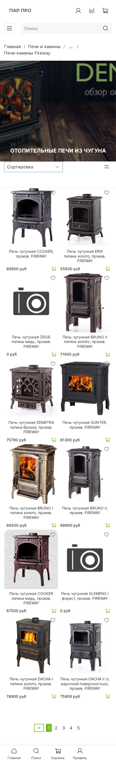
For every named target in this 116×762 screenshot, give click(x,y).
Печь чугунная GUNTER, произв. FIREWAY (85, 424)
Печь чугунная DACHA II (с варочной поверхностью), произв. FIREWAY (84, 684)
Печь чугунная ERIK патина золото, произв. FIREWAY (85, 256)
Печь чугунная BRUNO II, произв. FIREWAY (85, 510)
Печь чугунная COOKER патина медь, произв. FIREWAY (31, 598)
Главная (12, 46)
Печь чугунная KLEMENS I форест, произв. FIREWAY (85, 596)
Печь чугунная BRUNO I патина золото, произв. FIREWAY (31, 513)
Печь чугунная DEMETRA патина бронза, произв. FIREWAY (31, 427)
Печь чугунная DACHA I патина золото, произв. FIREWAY (31, 684)
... (71, 46)
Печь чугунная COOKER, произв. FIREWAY (31, 253)
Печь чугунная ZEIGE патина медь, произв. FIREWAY (31, 342)
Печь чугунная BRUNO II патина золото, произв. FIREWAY (85, 342)
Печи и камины (44, 46)
